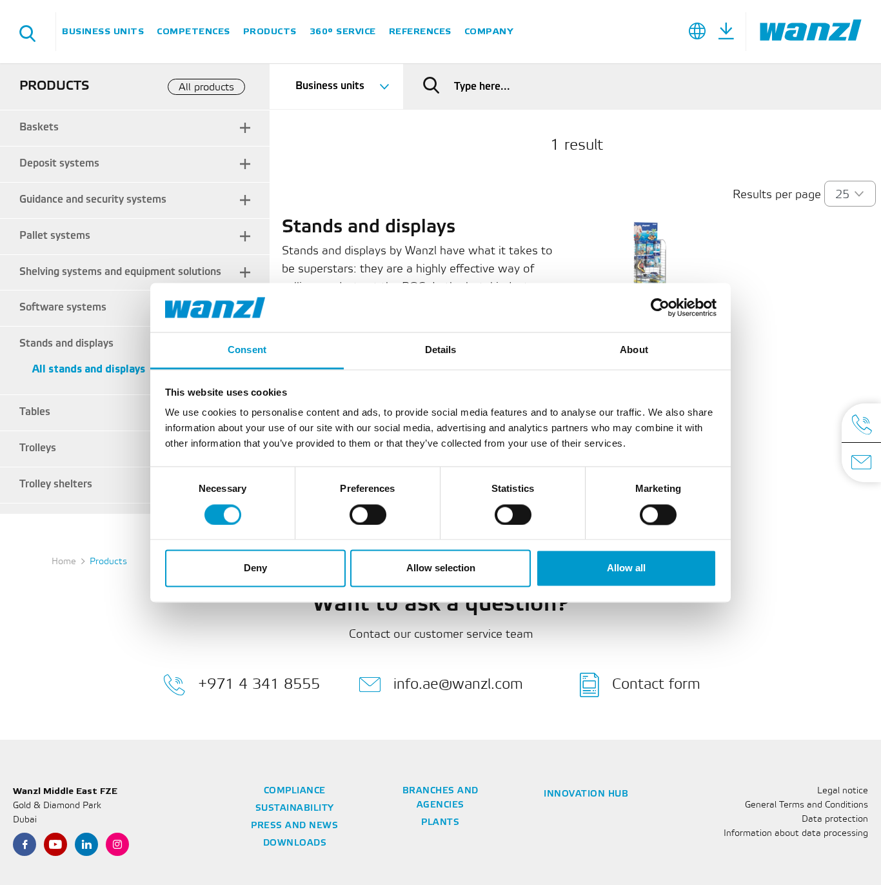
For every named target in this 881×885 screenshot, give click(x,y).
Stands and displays (66, 344)
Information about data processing (796, 833)
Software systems (62, 307)
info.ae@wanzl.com (458, 684)
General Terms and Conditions (806, 805)
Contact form (656, 684)
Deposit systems (59, 163)
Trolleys (37, 448)
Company (488, 31)
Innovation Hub (586, 794)
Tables (34, 412)
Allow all (626, 568)
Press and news (294, 826)
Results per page (777, 195)
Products (270, 31)
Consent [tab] (247, 350)
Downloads (295, 843)
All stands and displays (88, 369)
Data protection (835, 819)
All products (206, 87)
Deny (255, 568)
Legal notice (842, 791)
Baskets (39, 127)
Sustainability (294, 808)
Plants (440, 823)
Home (64, 562)
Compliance (295, 791)
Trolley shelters (55, 484)
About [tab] (634, 350)
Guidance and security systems (92, 200)
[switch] (368, 514)
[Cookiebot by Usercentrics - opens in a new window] (660, 307)
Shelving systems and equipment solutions (120, 272)
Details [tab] (441, 350)
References (420, 31)
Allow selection (440, 568)
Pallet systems (54, 236)
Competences (193, 31)
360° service (343, 31)
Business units (103, 31)
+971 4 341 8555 (259, 684)
